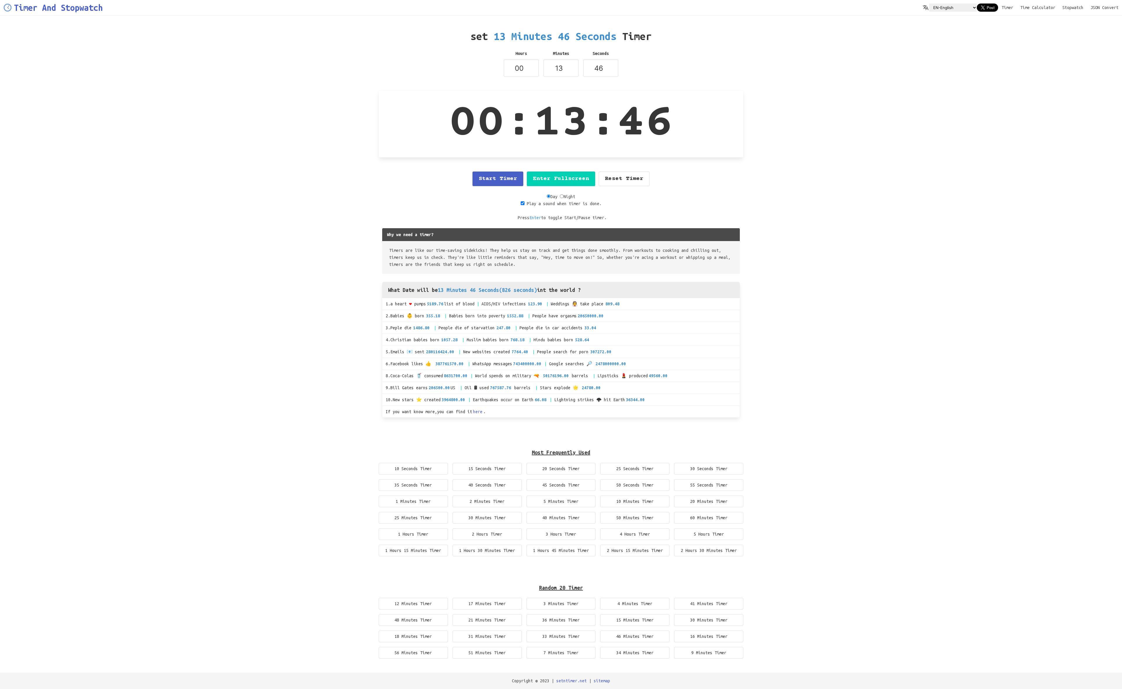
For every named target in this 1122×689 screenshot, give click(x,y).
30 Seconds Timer (709, 468)
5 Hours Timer (709, 534)
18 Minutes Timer (413, 636)
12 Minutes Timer (413, 603)
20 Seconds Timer (561, 468)
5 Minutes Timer (561, 501)
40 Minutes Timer (561, 517)
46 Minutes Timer (635, 636)
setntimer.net (571, 680)
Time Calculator (1037, 7)
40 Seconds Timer (487, 485)
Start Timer (498, 178)
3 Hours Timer (561, 534)
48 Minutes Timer (413, 620)
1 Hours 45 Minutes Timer (561, 550)
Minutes (561, 53)
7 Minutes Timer (561, 652)
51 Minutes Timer (487, 652)
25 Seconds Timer (635, 468)
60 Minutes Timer (709, 517)
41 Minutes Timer (709, 603)
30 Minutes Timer (487, 517)
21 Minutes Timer (487, 620)
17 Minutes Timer (487, 603)
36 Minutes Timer (561, 620)
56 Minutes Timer (413, 652)
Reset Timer (624, 178)
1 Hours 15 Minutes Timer (413, 550)
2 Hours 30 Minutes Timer (709, 550)
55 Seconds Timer (709, 485)
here (477, 411)
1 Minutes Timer (413, 501)
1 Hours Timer (413, 534)
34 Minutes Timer (635, 652)
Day (553, 196)
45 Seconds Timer (561, 485)
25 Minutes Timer (413, 517)
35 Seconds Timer (413, 485)
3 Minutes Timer (561, 603)
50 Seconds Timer (635, 485)
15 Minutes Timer (635, 620)
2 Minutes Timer (487, 501)
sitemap (602, 680)
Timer (1007, 7)
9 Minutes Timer (708, 652)
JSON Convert (1104, 7)
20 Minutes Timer (709, 501)
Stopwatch (1072, 7)
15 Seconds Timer (487, 468)
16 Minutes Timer (709, 636)
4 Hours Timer (635, 534)
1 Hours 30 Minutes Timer (487, 550)
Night (569, 196)
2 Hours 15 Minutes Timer (635, 550)
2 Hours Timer (487, 534)
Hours (521, 53)
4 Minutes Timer (634, 603)
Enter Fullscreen (561, 178)
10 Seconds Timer (413, 468)
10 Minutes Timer (635, 501)
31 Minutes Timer (487, 636)
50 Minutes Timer (635, 517)
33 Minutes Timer (561, 636)
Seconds (601, 53)
